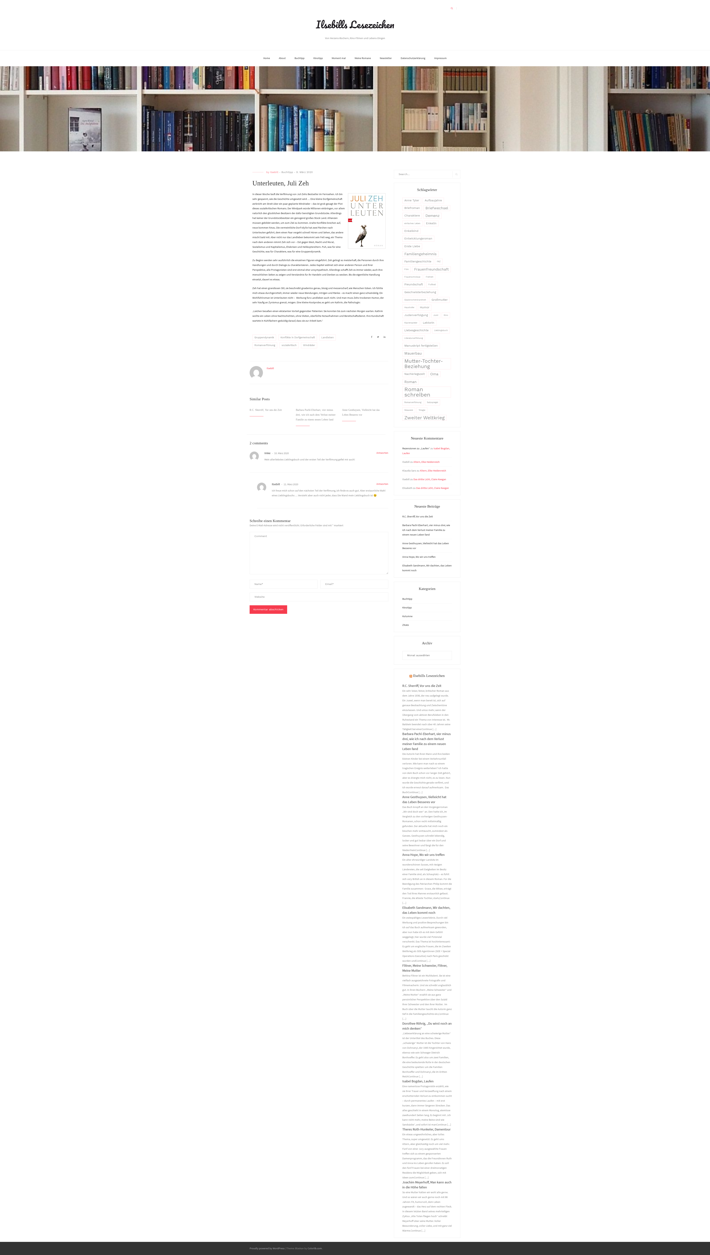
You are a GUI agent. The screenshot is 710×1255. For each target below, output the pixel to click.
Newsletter (386, 58)
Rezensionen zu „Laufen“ (416, 448)
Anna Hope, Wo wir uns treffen (419, 556)
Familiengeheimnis (420, 254)
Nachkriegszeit (414, 374)
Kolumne (407, 616)
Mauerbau (413, 353)
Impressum (440, 58)
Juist (435, 315)
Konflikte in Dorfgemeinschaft (297, 337)
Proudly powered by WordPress (267, 1248)
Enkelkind (411, 231)
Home (266, 58)
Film (406, 269)
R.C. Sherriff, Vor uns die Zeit (266, 410)
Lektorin (428, 322)
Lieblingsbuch (441, 330)
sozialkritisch (289, 345)
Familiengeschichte (417, 261)
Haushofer (409, 307)
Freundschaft (413, 284)
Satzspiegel (432, 402)
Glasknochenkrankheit (415, 300)
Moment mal (339, 58)
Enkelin (431, 223)
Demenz (432, 216)
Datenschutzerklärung (413, 58)
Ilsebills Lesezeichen (355, 24)
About (282, 58)
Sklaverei (408, 410)
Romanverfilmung (264, 345)
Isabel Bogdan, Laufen (418, 1081)
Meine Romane (363, 58)
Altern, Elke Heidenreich (426, 462)
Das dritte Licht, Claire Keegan (429, 479)
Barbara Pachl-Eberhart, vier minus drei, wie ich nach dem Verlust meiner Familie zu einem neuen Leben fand (316, 415)
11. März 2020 (290, 484)
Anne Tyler (411, 200)
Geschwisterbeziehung (420, 292)
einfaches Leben (412, 223)
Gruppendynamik (264, 337)
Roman (410, 382)
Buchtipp (300, 58)
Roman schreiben (417, 392)
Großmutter (440, 299)
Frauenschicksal (412, 277)
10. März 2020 (281, 453)
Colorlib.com (315, 1248)
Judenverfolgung (416, 315)
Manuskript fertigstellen (421, 345)
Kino (446, 315)
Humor (424, 307)
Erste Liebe (412, 246)
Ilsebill (274, 172)
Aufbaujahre (433, 200)
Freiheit (429, 277)
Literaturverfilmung (413, 338)
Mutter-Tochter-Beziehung (423, 363)
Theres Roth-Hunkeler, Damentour (426, 1129)
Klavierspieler (410, 323)
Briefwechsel (436, 208)
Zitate (405, 625)
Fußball (432, 284)
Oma (434, 374)
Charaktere (412, 215)
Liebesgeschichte (416, 330)
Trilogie (422, 410)
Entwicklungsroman (418, 238)
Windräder (309, 345)
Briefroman (412, 208)
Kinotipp (318, 58)
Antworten (382, 452)
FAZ (439, 261)
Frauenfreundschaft (431, 269)
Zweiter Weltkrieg (424, 417)
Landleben (327, 337)
